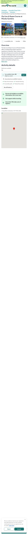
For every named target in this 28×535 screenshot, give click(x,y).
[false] (25, 5)
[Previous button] (3, 41)
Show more (4, 61)
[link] (8, 41)
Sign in (23, 75)
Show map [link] (22, 37)
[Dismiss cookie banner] (25, 519)
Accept (19, 529)
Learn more (11, 525)
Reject (9, 529)
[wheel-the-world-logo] (8, 5)
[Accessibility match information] (16, 74)
